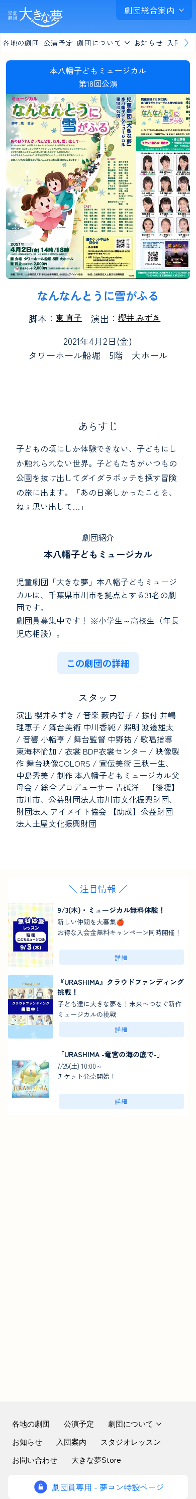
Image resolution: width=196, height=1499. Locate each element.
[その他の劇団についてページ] (127, 42)
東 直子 (69, 318)
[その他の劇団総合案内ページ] (181, 10)
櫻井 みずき (139, 318)
